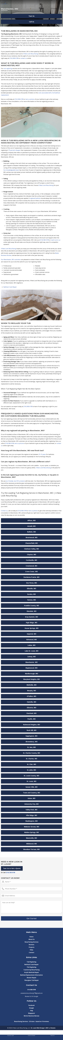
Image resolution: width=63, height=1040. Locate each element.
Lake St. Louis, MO (31, 651)
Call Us (31, 22)
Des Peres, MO (31, 583)
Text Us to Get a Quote (12, 868)
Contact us (4, 511)
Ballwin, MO (31, 532)
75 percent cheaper (14, 150)
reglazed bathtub (35, 198)
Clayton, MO (31, 554)
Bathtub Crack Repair (10, 287)
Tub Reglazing (31, 962)
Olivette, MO (31, 708)
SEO (47, 1028)
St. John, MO (31, 770)
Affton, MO (31, 520)
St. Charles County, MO (31, 753)
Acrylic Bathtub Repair (31, 972)
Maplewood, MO (31, 668)
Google (31, 1008)
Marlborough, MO (31, 674)
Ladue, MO (31, 645)
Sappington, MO (31, 736)
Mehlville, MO (32, 685)
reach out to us (55, 240)
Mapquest (31, 1013)
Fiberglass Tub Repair (31, 980)
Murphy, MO (31, 691)
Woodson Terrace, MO (31, 849)
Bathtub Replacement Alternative (31, 975)
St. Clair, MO (31, 764)
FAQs (31, 950)
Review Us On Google (31, 996)
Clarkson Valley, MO (31, 549)
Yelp (31, 1010)
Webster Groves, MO (31, 827)
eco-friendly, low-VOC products (15, 481)
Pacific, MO (31, 719)
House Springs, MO (31, 628)
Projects (31, 947)
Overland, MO (31, 713)
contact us (23, 58)
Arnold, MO (31, 526)
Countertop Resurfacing (32, 970)
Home (31, 937)
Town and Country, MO (31, 793)
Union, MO (31, 798)
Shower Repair (31, 978)
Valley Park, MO (31, 810)
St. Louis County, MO (31, 776)
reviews (46, 1021)
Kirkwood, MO (31, 640)
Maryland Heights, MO (31, 679)
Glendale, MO (31, 611)
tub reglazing (8, 68)
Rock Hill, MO (31, 730)
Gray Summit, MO (31, 617)
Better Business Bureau (31, 1016)
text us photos (30, 99)
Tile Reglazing (31, 967)
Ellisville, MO (31, 588)
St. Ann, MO (31, 747)
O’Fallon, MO (31, 696)
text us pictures (19, 443)
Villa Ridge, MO (31, 815)
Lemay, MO (31, 657)
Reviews (31, 944)
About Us (32, 939)
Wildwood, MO (31, 844)
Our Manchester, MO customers (11, 259)
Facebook (31, 1005)
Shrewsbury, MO (31, 742)
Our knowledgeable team (11, 170)
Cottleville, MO (31, 560)
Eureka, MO (31, 594)
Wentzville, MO (31, 838)
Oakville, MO (31, 702)
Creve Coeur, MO (31, 571)
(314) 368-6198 (13, 58)
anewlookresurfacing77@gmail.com (31, 993)
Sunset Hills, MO (31, 787)
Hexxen (52, 1028)
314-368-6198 (31, 989)
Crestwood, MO (31, 566)
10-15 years (42, 454)
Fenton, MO (31, 600)
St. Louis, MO (31, 781)
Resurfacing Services (31, 942)
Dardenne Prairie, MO (31, 577)
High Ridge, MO (31, 623)
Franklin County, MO (31, 605)
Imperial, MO (31, 634)
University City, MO (31, 804)
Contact (31, 952)
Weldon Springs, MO (31, 832)
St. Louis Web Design (37, 1028)
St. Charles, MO (31, 759)
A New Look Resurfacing (30, 54)
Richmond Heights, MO (31, 725)
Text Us (31, 16)
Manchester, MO (31, 662)
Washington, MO (31, 821)
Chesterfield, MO (31, 543)
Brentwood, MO (31, 537)
